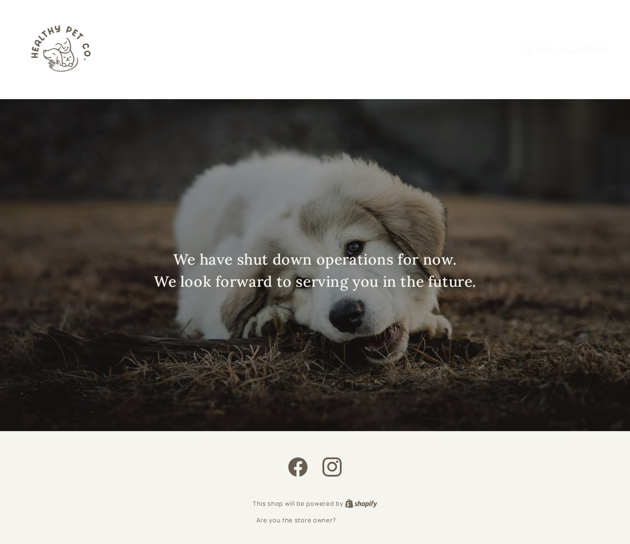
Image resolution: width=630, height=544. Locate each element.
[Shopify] (361, 503)
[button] (565, 48)
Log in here (356, 519)
